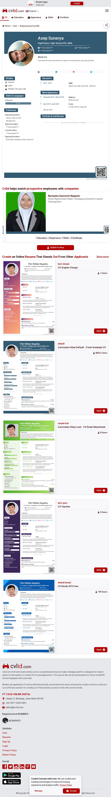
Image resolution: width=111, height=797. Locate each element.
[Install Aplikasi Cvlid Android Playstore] (11, 775)
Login (5, 746)
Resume (6, 737)
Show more (103, 256)
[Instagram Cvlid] (16, 766)
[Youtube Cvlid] (33, 766)
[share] (106, 25)
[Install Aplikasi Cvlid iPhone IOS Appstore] (11, 781)
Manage (38, 791)
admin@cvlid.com (14, 707)
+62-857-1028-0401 (16, 703)
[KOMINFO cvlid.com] (11, 721)
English (32, 11)
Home (7, 26)
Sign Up (6, 741)
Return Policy (9, 754)
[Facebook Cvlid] (4, 766)
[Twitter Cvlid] (10, 766)
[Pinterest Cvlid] (27, 766)
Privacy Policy (9, 750)
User (15, 26)
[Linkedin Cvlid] (22, 766)
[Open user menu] (107, 10)
